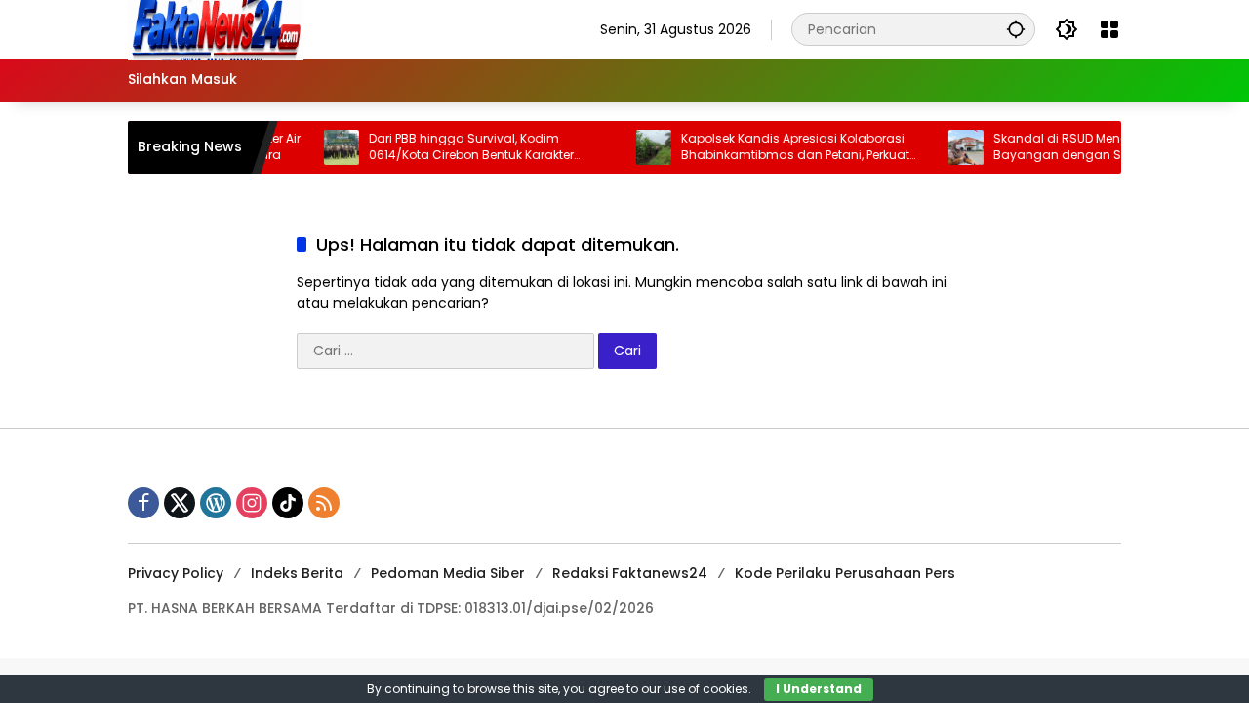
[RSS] (324, 502)
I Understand (819, 689)
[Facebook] (143, 502)
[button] (1015, 29)
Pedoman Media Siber (448, 573)
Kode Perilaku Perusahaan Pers (845, 573)
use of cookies (706, 689)
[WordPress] (215, 502)
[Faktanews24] (215, 28)
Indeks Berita (297, 573)
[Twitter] (179, 502)
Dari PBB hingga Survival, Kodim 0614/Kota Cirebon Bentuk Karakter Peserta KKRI (459, 147)
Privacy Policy (175, 573)
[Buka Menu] (1109, 29)
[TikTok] (287, 502)
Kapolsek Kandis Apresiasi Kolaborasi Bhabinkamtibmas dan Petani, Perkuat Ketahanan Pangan (783, 147)
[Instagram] (251, 502)
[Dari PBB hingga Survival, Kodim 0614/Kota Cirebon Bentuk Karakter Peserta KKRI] (329, 147)
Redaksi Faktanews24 (629, 573)
